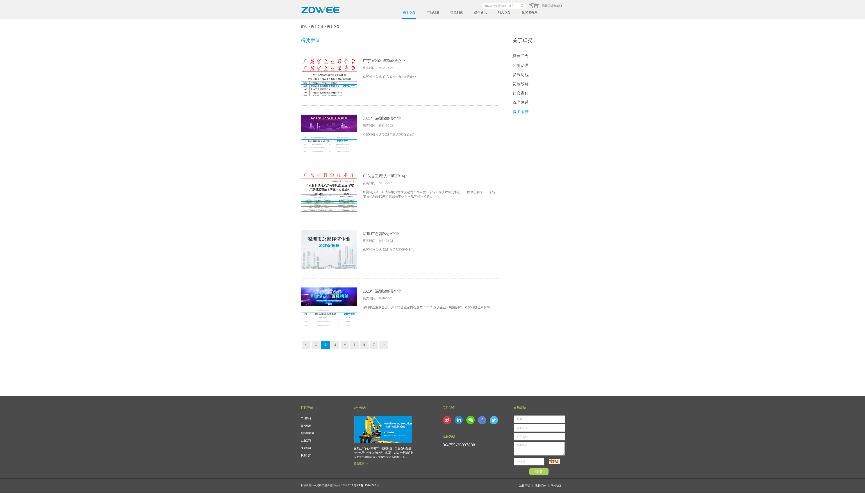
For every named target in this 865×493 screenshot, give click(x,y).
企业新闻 (306, 440)
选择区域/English (552, 5)
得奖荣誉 (520, 111)
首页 (304, 26)
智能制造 (456, 12)
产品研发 (433, 12)
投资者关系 (529, 12)
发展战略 (520, 84)
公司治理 (520, 65)
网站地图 (556, 485)
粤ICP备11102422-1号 (366, 485)
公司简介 (306, 418)
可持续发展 (307, 433)
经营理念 (520, 56)
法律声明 (524, 485)
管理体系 (520, 102)
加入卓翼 (504, 12)
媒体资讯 (480, 12)
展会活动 (306, 448)
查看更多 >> (361, 463)
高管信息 (306, 425)
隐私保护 (540, 485)
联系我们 (306, 455)
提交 (539, 471)
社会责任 (520, 93)
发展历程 (520, 74)
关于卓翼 (409, 12)
